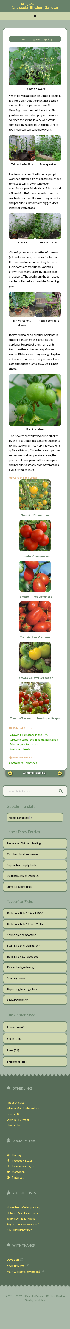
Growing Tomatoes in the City (29, 734)
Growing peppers (17, 999)
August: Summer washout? (23, 875)
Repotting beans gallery (22, 989)
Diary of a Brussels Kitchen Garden (35, 8)
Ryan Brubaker (16, 1265)
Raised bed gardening (20, 967)
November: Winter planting (24, 843)
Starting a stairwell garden (23, 945)
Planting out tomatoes (24, 744)
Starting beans (16, 978)
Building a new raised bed (22, 956)
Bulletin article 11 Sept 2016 (25, 924)
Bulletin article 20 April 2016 (25, 913)
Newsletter (14, 1125)
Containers (16, 762)
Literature (13, 1027)
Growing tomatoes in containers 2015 (34, 739)
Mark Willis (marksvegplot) (23, 1271)
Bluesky (15, 1155)
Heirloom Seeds (20, 749)
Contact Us (13, 1114)
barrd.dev (39, 1300)
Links (10, 1050)
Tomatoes (30, 762)
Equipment (13, 1062)
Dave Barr (13, 1259)
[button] (35, 16)
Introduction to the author (23, 1108)
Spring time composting (21, 934)
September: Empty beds (21, 865)
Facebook (21, 1160)
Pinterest (17, 1177)
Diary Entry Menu (18, 1119)
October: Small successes (22, 854)
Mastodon (17, 1172)
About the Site (15, 1102)
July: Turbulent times (20, 886)
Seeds (10, 1038)
